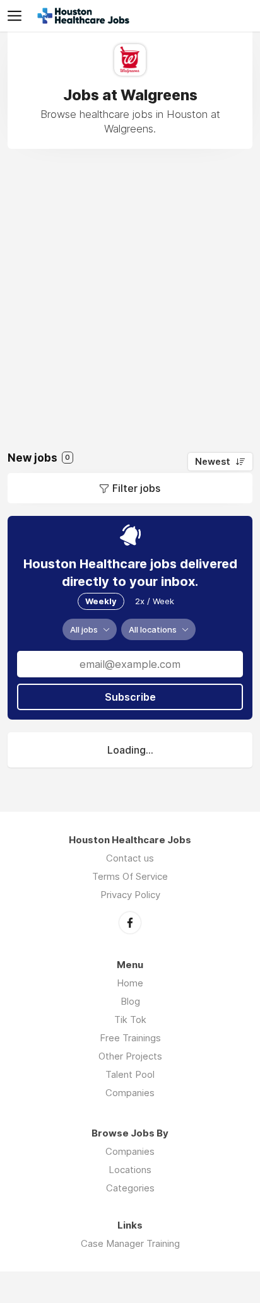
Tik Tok (130, 1019)
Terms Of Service (130, 876)
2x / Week (154, 601)
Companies (130, 1093)
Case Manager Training (130, 1243)
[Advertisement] (130, 291)
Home (130, 983)
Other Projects (130, 1056)
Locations (130, 1170)
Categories (130, 1188)
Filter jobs (136, 488)
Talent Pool (130, 1074)
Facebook (130, 922)
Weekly (101, 601)
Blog (130, 1001)
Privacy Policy (130, 895)
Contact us (130, 858)
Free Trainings (130, 1038)
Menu (17, 15)
